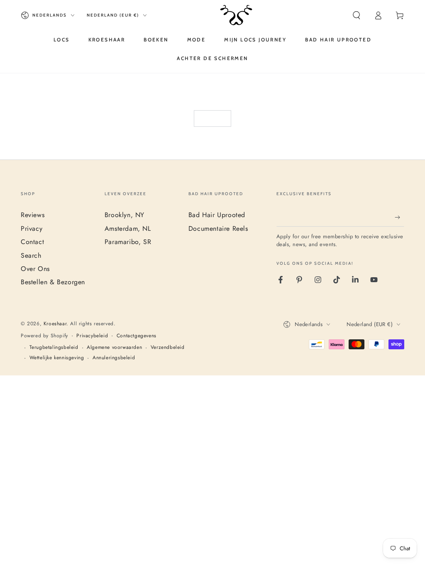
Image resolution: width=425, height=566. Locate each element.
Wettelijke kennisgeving (56, 357)
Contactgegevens (136, 335)
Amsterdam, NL (128, 228)
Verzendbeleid (168, 347)
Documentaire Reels (218, 228)
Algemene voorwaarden (114, 347)
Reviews (32, 215)
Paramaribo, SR (128, 242)
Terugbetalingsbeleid (53, 347)
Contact (32, 242)
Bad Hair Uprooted (216, 215)
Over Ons (35, 268)
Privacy (31, 228)
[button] (356, 15)
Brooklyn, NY (124, 215)
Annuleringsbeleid (114, 357)
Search (31, 255)
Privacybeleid (92, 335)
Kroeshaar (55, 323)
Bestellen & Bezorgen (53, 282)
